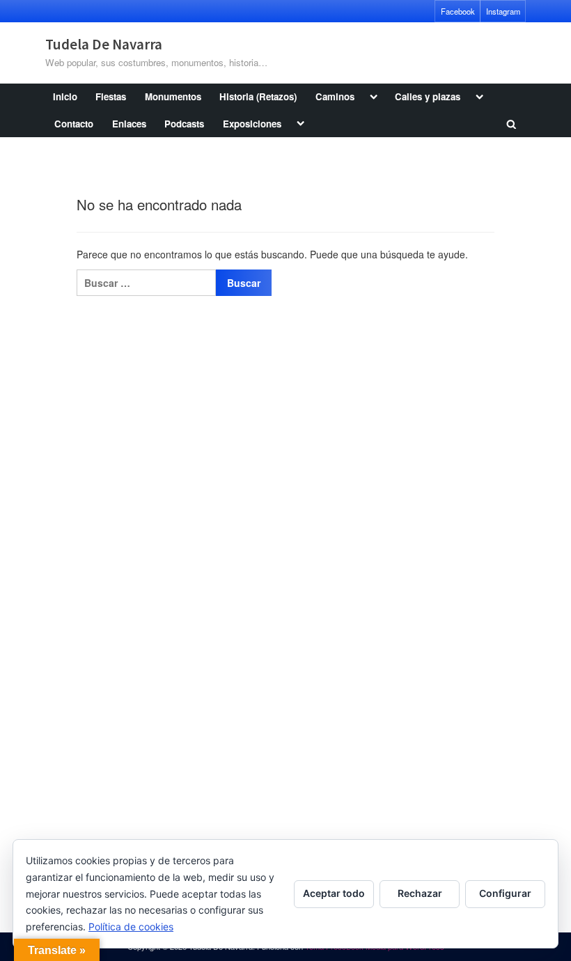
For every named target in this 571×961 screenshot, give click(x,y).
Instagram (503, 11)
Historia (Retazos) (258, 96)
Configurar (505, 893)
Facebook (458, 11)
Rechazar (420, 893)
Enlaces (129, 123)
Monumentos (173, 96)
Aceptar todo (334, 893)
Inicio (65, 96)
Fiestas (110, 96)
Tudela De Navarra (103, 44)
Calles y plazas (427, 96)
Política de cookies (130, 926)
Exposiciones (252, 123)
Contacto (73, 123)
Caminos (334, 96)
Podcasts (184, 123)
